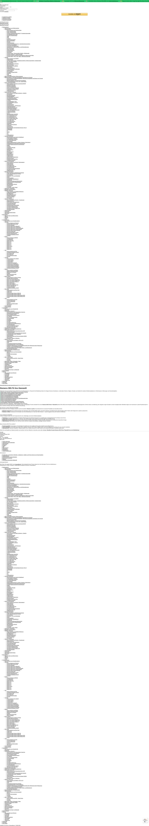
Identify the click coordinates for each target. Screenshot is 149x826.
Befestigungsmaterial (9, 171)
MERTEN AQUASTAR (11, 274)
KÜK (8, 74)
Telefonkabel (9, 128)
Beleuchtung (5, 214)
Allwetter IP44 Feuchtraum (12, 278)
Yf (7, 130)
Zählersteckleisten (11, 50)
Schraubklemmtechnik (11, 166)
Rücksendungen (5, 455)
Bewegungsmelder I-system (12, 232)
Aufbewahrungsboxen (11, 192)
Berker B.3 (9, 241)
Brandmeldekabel (10, 96)
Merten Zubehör (10, 275)
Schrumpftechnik (10, 122)
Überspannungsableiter (12, 44)
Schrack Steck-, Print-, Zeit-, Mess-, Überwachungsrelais (18, 56)
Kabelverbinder (10, 164)
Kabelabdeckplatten (11, 106)
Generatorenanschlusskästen (13, 313)
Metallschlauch (10, 149)
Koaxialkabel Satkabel (11, 108)
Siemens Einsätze (10, 225)
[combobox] (5, 2)
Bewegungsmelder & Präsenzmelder (12, 349)
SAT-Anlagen (10, 337)
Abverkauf (4, 382)
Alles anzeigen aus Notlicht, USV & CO (15, 340)
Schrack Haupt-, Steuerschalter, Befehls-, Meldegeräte (18, 53)
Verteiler (6, 57)
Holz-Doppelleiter (10, 196)
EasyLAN (7, 368)
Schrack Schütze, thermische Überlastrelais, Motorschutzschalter (20, 55)
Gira (5, 690)
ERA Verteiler (10, 71)
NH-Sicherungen (10, 48)
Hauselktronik (10, 239)
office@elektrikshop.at (113, 1)
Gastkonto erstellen (6, 17)
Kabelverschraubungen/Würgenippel (14, 181)
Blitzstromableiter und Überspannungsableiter (16, 80)
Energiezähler (10, 51)
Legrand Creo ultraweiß (12, 262)
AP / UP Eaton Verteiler (12, 61)
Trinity (6, 218)
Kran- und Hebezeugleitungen (13, 109)
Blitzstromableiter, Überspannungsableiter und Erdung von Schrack (18, 77)
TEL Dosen (9, 304)
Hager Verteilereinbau (11, 32)
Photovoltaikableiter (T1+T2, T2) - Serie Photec (16, 81)
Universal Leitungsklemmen (13, 486)
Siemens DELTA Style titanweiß (13, 230)
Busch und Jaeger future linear (13, 279)
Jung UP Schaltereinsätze (12, 303)
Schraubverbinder (10, 167)
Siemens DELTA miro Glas (12, 224)
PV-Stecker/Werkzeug (11, 322)
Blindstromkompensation (12, 348)
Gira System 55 (10, 254)
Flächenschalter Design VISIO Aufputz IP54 (16, 296)
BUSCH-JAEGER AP (11, 285)
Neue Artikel (4, 383)
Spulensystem (10, 126)
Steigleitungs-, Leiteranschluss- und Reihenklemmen (18, 47)
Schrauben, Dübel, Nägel (12, 187)
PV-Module (9, 320)
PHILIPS (6, 217)
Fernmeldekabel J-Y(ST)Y (12, 102)
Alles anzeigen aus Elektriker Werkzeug (15, 191)
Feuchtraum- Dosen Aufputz (13, 88)
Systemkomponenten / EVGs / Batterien (15, 344)
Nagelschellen (10, 185)
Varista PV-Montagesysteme (13, 325)
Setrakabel (9, 123)
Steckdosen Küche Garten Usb (13, 208)
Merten (6, 269)
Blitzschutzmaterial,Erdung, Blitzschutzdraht (14, 76)
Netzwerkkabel (10, 335)
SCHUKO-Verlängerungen (12, 207)
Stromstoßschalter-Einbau (10, 212)
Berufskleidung (10, 193)
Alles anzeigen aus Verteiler (13, 58)
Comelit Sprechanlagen (12, 353)
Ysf (7, 574)
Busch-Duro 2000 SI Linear (12, 284)
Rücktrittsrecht (5, 449)
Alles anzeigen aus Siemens (13, 223)
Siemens (9, 360)
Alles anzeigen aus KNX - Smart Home (15, 358)
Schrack (8, 359)
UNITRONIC (9, 129)
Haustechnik (5, 307)
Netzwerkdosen (8, 306)
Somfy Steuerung (8, 365)
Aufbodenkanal (10, 596)
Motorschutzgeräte (11, 40)
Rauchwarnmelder (8, 367)
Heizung (4, 371)
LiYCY (8, 113)
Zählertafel (9, 75)
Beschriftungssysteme (11, 194)
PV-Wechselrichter (11, 324)
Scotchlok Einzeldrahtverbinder (13, 168)
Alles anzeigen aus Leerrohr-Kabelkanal (15, 137)
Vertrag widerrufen (6, 441)
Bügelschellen (10, 154)
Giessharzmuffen (10, 104)
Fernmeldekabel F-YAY (12, 101)
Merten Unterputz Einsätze (12, 271)
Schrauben (9, 186)
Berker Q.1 (9, 687)
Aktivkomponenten (11, 331)
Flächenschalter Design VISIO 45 (14, 294)
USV (8, 342)
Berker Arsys (9, 686)
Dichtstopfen (9, 152)
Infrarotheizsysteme (9, 377)
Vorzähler (9, 73)
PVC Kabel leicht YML (11, 119)
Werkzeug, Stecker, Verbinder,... (13, 338)
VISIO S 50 (9, 292)
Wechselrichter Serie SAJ (12, 326)
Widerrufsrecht (5, 447)
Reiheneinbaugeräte (11, 39)
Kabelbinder (9, 180)
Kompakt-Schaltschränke (12, 72)
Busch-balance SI (10, 282)
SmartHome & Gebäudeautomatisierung (13, 328)
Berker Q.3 (9, 689)
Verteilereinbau (8, 29)
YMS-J (8, 131)
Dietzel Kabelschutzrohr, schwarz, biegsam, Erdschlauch (18, 142)
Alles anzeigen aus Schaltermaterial (12, 220)
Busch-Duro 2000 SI (11, 283)
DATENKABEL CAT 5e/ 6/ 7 (13, 97)
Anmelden (6, 11)
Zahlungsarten (5, 443)
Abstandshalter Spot (11, 84)
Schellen (9, 146)
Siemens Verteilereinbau (12, 35)
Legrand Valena (10, 260)
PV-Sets (8, 321)
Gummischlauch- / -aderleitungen (14, 105)
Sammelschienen (10, 42)
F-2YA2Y (9, 100)
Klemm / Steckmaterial (9, 161)
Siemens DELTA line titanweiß (13, 226)
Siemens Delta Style (11, 231)
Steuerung (7, 213)
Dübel (8, 176)
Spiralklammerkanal (11, 160)
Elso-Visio (7, 289)
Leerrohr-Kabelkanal (9, 136)
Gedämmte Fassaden (11, 530)
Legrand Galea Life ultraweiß (13, 264)
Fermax (8, 355)
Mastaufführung (10, 153)
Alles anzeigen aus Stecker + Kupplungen (15, 640)
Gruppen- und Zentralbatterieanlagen (14, 346)
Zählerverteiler (10, 59)
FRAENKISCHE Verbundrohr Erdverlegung (16, 143)
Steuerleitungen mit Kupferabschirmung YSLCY (17, 127)
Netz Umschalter (10, 49)
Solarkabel (9, 125)
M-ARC (8, 273)
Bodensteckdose (10, 201)
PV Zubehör (9, 316)
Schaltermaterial (5, 219)
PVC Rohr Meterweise (11, 140)
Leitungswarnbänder (11, 552)
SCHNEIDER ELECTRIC (12, 34)
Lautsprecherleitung (11, 110)
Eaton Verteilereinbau (11, 31)
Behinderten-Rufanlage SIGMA (11, 362)
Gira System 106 (10, 253)
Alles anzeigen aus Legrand (13, 258)
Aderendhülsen (10, 163)
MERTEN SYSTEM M (11, 272)
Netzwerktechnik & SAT (9, 329)
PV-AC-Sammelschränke (12, 317)
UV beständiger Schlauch (12, 139)
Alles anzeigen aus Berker (12, 237)
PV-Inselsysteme (10, 318)
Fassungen (7, 211)
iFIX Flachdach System (12, 314)
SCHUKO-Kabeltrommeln (12, 206)
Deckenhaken (10, 174)
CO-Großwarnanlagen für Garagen (14, 343)
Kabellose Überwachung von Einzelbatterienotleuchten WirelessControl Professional (24, 345)
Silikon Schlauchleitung (12, 124)
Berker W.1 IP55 (10, 240)
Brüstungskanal (10, 151)
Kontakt (3, 445)
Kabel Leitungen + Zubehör (10, 92)
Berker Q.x (9, 688)
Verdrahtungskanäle (11, 147)
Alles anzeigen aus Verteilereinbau (14, 30)
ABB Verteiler (10, 66)
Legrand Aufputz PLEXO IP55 (13, 267)
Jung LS (8, 302)
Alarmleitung (9, 94)
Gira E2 (8, 256)
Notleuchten (9, 341)
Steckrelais (9, 52)
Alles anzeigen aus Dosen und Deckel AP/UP (16, 83)
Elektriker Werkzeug (9, 190)
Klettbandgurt (10, 183)
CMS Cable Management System (14, 173)
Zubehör (8, 235)
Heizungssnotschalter (11, 203)
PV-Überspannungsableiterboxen (14, 323)
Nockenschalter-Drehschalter (13, 205)
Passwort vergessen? (6, 20)
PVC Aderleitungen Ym (12, 117)
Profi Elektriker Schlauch (12, 138)
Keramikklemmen (10, 165)
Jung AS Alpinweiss (11, 300)
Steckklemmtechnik (11, 169)
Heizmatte (7, 375)
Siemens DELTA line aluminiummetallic (15, 228)
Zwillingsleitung (10, 135)
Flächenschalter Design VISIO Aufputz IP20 (16, 295)
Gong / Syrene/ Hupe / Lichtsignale (12, 369)
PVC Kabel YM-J (10, 120)
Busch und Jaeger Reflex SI (13, 281)
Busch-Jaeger (7, 276)
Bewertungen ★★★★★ (7, 458)
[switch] (145, 821)
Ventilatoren (7, 364)
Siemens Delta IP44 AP (12, 233)
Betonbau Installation (11, 85)
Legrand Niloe (10, 261)
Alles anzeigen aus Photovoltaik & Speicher (16, 312)
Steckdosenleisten (11, 209)
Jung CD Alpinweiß (11, 301)
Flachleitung (9, 103)
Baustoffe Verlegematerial (10, 189)
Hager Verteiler (10, 62)
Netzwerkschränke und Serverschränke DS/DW (17, 336)
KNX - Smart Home (9, 357)
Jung (6, 298)
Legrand (8, 38)
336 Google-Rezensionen (79, 1)
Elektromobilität (5, 370)
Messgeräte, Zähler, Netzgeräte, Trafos (13, 361)
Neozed (8, 41)
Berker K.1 (9, 685)
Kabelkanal (9, 148)
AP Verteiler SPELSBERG (12, 65)
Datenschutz (5, 448)
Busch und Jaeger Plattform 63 (13, 280)
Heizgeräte (7, 374)
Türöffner (9, 356)
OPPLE (6, 216)
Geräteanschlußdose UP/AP (13, 234)
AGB (3, 446)
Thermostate (7, 378)
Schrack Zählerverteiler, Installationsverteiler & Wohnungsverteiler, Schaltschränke (24, 60)
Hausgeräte (4, 381)
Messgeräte (9, 197)
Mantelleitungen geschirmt (12, 114)
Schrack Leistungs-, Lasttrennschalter (14, 54)
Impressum (4, 444)
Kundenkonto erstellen (7, 16)
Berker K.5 (9, 684)
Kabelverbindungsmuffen (12, 107)
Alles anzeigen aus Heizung (10, 372)
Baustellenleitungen (11, 95)
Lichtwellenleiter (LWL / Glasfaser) (14, 334)
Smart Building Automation (10, 327)
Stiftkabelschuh (10, 170)
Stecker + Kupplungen (9, 198)
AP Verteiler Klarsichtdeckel (13, 63)
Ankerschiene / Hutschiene (12, 157)
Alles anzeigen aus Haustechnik (11, 308)
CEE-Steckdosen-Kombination (13, 69)
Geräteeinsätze (10, 238)
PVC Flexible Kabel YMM (12, 118)
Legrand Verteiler (10, 70)
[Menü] (147, 818)
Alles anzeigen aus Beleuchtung (11, 215)
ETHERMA (7, 373)
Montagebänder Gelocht (12, 184)
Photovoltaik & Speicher (10, 311)
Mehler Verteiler (10, 64)
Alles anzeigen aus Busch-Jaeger (14, 277)
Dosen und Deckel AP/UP (10, 82)
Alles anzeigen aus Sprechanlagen (14, 351)
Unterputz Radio (8, 363)
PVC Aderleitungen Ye (11, 116)
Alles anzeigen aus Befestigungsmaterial (15, 172)
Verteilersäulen (8, 210)
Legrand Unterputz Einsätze (13, 265)
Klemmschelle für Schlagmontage (14, 182)
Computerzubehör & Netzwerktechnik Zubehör (16, 333)
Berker (6, 236)
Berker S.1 (9, 242)
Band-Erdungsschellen (11, 79)
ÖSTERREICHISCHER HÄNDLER (9, 460)
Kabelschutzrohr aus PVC (12, 159)
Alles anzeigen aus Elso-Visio (13, 290)
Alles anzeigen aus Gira (12, 691)
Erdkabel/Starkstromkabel (12, 99)
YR (7, 132)
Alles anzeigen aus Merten (12, 270)
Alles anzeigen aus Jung (12, 299)
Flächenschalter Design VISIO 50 (14, 293)
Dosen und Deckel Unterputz (13, 87)
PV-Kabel (9, 319)
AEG (8, 37)
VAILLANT (7, 379)
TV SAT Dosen (8, 305)
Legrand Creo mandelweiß (12, 263)
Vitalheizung (7, 380)
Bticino (8, 352)
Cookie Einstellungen (6, 450)
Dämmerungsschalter (9, 366)
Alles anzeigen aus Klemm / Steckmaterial (15, 162)
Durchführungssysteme (12, 98)
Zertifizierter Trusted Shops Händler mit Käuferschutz (49, 1)
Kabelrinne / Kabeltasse (10, 188)
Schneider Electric (11, 508)
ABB (8, 36)
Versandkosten (18, 464)
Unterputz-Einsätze (11, 286)
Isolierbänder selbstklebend (12, 179)
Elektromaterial (5, 27)
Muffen (8, 145)
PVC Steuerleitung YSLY (12, 115)
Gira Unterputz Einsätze (12, 255)
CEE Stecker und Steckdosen (13, 202)
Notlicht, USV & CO (9, 339)
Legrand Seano (10, 259)
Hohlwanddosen (10, 91)
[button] (74, 13)
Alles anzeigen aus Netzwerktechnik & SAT (16, 330)
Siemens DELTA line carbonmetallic (14, 229)
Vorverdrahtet (10, 141)
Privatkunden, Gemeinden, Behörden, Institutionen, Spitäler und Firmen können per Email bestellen (22, 454)
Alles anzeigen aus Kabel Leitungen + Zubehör (16, 93)
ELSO (8, 297)
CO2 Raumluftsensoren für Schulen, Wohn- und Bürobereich (19, 347)
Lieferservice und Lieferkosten (8, 442)
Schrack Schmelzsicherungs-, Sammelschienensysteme (18, 43)
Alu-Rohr (9, 150)
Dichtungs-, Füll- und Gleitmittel (13, 175)
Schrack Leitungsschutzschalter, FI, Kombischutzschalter (18, 33)
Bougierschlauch (10, 158)
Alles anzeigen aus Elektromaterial (12, 28)
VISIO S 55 (9, 291)
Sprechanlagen (8, 350)
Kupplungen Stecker (11, 204)
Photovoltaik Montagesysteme (13, 315)
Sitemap (4, 459)
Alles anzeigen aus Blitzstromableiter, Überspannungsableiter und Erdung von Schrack (25, 78)
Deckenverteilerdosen (11, 86)
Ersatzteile (7, 309)
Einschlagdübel (10, 618)
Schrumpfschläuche (11, 121)
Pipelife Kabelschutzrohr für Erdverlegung (15, 144)
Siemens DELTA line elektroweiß (14, 227)
